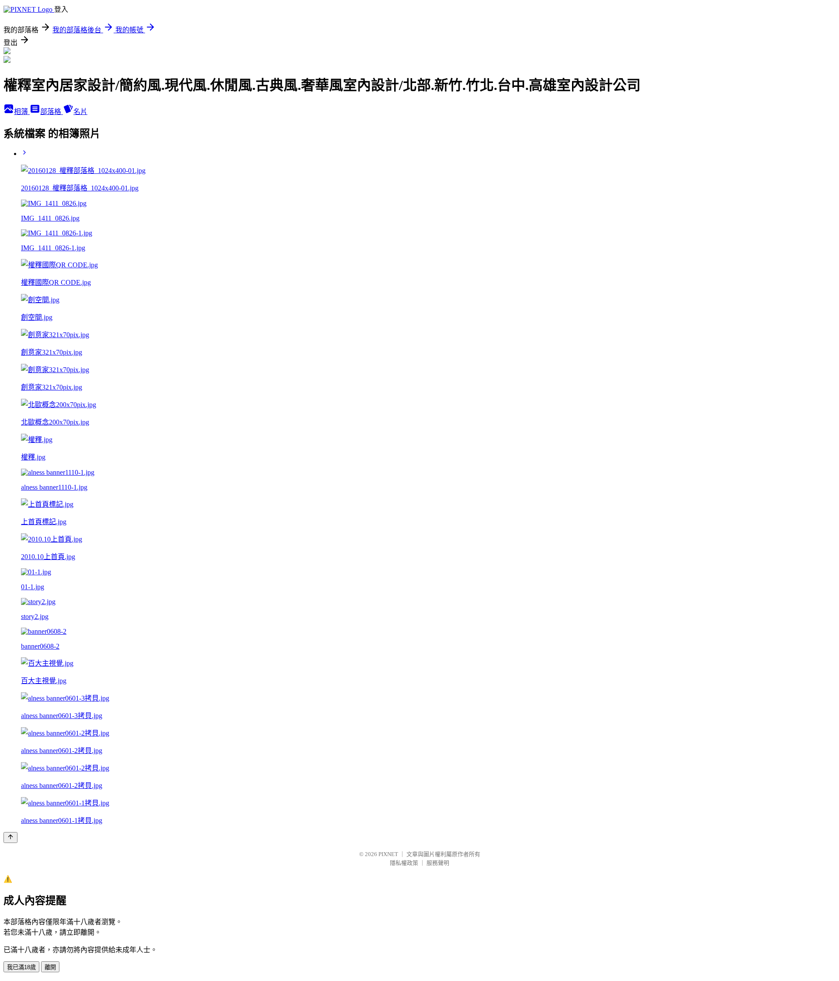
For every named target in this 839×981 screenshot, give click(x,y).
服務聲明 (437, 863)
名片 (80, 111)
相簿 (22, 111)
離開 (50, 967)
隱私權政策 (404, 863)
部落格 (51, 111)
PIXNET (388, 854)
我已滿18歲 (21, 967)
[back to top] (10, 837)
